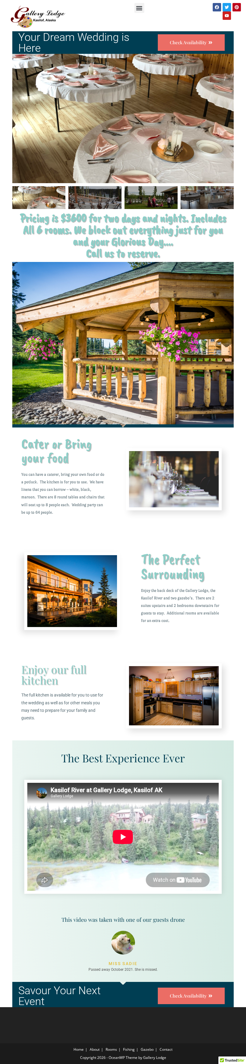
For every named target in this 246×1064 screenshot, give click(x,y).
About (95, 1049)
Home (79, 1049)
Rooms (111, 1049)
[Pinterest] (236, 7)
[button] (139, 8)
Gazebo (147, 1049)
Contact (166, 1049)
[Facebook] (217, 7)
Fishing (129, 1049)
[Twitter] (227, 7)
